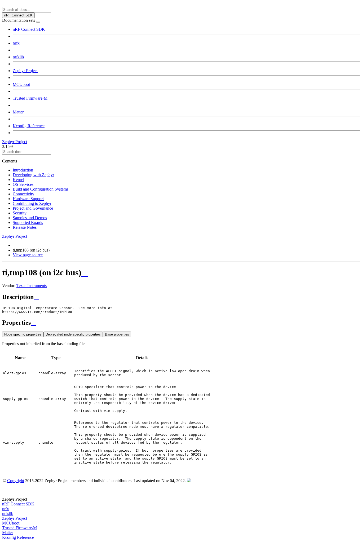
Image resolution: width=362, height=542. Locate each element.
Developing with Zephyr (33, 175)
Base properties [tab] (117, 334)
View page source (28, 255)
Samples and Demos (30, 217)
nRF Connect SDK (29, 29)
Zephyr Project (25, 70)
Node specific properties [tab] (22, 334)
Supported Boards (28, 222)
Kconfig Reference (29, 126)
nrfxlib (18, 57)
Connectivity (23, 194)
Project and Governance (33, 208)
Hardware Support (28, 198)
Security (20, 213)
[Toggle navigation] (38, 22)
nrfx (16, 43)
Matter (18, 112)
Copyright (15, 480)
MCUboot (21, 84)
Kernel (18, 179)
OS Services (23, 184)
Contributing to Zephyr (32, 203)
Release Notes (25, 227)
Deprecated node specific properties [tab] (73, 334)
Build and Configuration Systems (40, 189)
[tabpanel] (181, 405)
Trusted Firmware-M (30, 98)
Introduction (23, 170)
